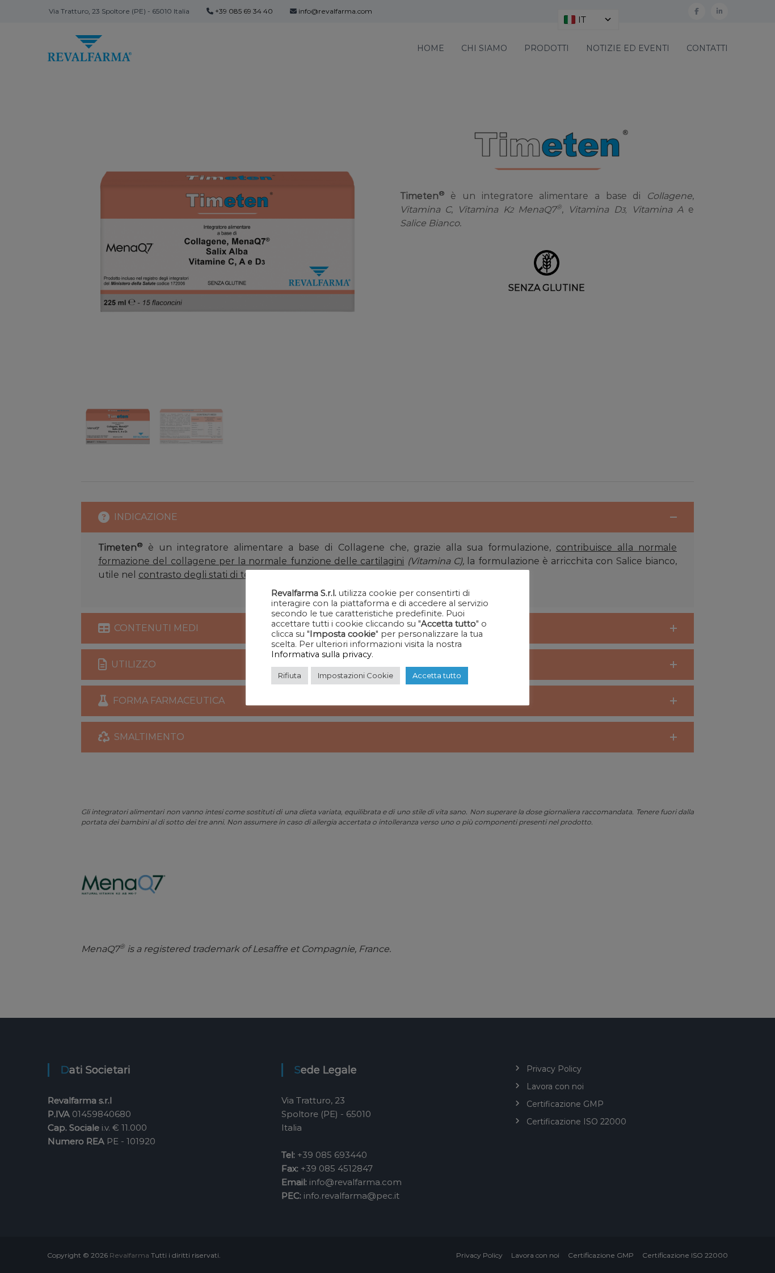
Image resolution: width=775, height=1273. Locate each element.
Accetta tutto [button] (436, 675)
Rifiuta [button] (289, 675)
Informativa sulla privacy (321, 654)
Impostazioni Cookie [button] (355, 675)
